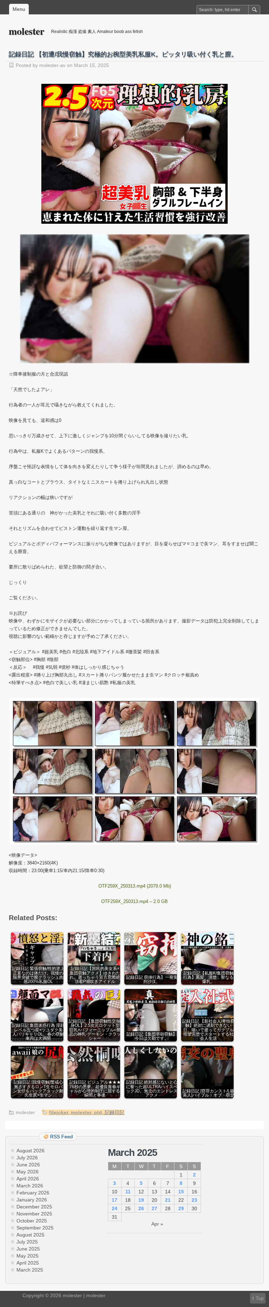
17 (114, 1200)
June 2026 (28, 1164)
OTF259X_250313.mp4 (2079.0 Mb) (134, 886)
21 (168, 1200)
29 (181, 1208)
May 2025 (27, 1256)
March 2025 (29, 1270)
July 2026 (27, 1157)
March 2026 (29, 1185)
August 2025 (30, 1235)
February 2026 (32, 1192)
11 (128, 1191)
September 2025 (35, 1228)
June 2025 (28, 1249)
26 (141, 1208)
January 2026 (31, 1199)
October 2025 (31, 1221)
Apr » (157, 1224)
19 (141, 1200)
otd (98, 1112)
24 (114, 1208)
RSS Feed (61, 1136)
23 (194, 1200)
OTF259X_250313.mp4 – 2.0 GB (134, 901)
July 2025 (27, 1242)
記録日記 (114, 1112)
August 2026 (30, 1150)
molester (26, 31)
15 (181, 1191)
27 (154, 1208)
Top (260, 1298)
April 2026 (27, 1178)
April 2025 (27, 1263)
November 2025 (34, 1214)
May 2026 (27, 1171)
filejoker (58, 1112)
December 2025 (34, 1207)
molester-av (52, 65)
